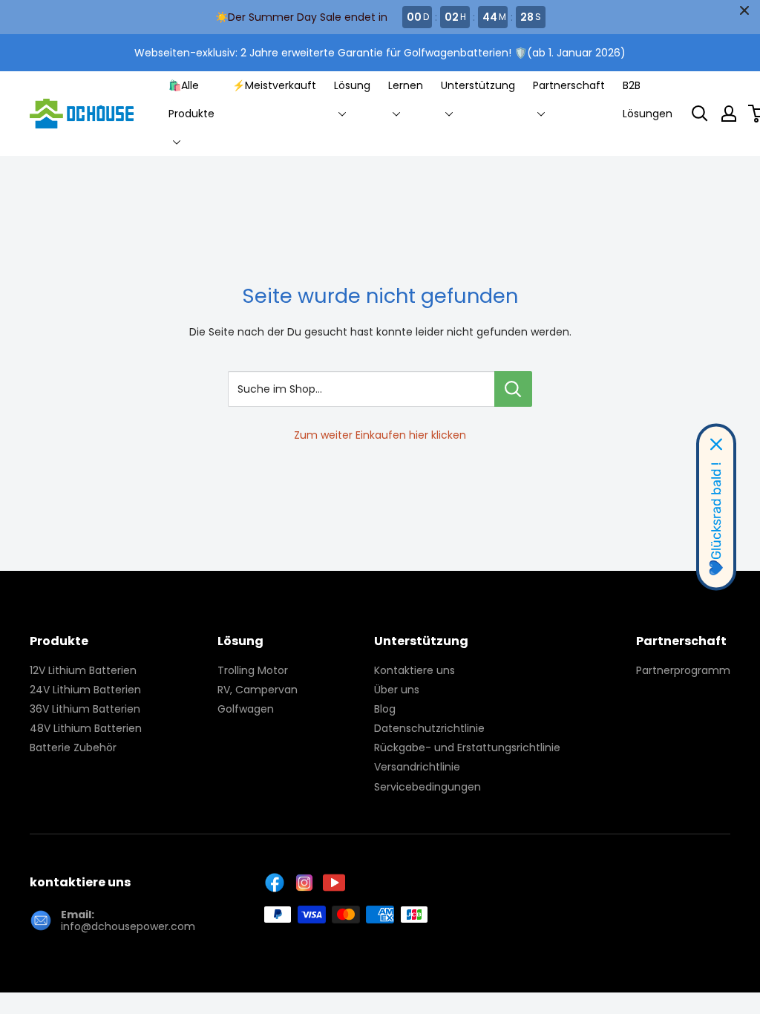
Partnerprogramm (683, 670)
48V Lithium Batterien (86, 728)
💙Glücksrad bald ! (716, 519)
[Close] (716, 445)
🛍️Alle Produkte (191, 99)
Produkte (59, 641)
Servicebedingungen (427, 786)
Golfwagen (245, 708)
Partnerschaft (569, 85)
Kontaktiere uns (414, 670)
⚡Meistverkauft (274, 85)
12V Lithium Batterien (83, 670)
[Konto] (728, 113)
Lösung (352, 85)
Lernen (405, 85)
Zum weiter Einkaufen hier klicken (380, 435)
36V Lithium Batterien (85, 708)
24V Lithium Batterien (85, 689)
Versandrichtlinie (417, 766)
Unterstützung (478, 85)
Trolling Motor (252, 670)
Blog (385, 708)
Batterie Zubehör (73, 747)
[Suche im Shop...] (513, 389)
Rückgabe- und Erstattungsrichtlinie (467, 747)
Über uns (396, 689)
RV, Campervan (257, 689)
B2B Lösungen (647, 99)
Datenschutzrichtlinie (429, 728)
